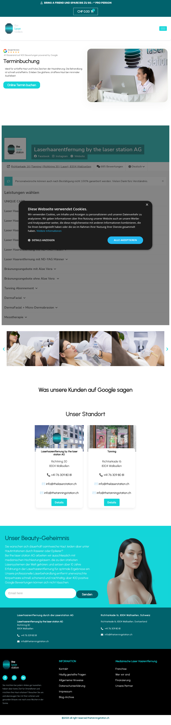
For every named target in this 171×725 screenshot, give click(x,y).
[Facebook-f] (5, 677)
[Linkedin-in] (23, 677)
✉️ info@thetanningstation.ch (59, 493)
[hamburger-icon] (163, 28)
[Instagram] (14, 677)
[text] (49, 564)
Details (59, 502)
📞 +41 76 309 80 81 (59, 475)
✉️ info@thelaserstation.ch (59, 484)
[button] (4, 349)
